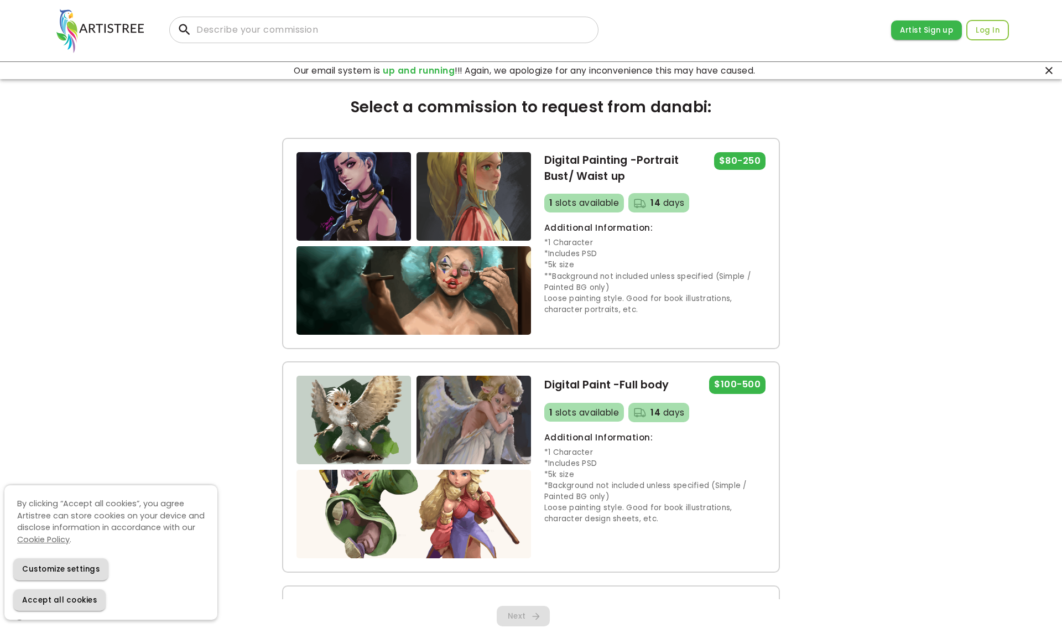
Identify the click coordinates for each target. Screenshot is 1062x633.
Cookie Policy (43, 538)
